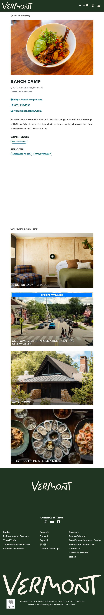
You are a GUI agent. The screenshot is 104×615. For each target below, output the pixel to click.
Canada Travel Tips (49, 548)
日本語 (43, 544)
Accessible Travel (21, 154)
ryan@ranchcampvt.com (28, 110)
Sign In (72, 556)
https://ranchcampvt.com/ (28, 99)
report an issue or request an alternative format (52, 605)
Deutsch (44, 536)
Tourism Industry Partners (16, 544)
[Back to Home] (17, 5)
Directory (74, 532)
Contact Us (74, 548)
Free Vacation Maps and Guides (85, 540)
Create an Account (78, 552)
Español (44, 540)
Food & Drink (19, 141)
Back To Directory (21, 16)
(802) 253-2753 (21, 105)
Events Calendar (77, 536)
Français (44, 532)
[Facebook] (58, 522)
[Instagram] (45, 522)
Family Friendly (43, 154)
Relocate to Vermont (13, 548)
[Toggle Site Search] (93, 5)
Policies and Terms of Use (82, 544)
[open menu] (99, 5)
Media (6, 532)
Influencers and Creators (16, 536)
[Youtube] (52, 522)
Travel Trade (9, 540)
